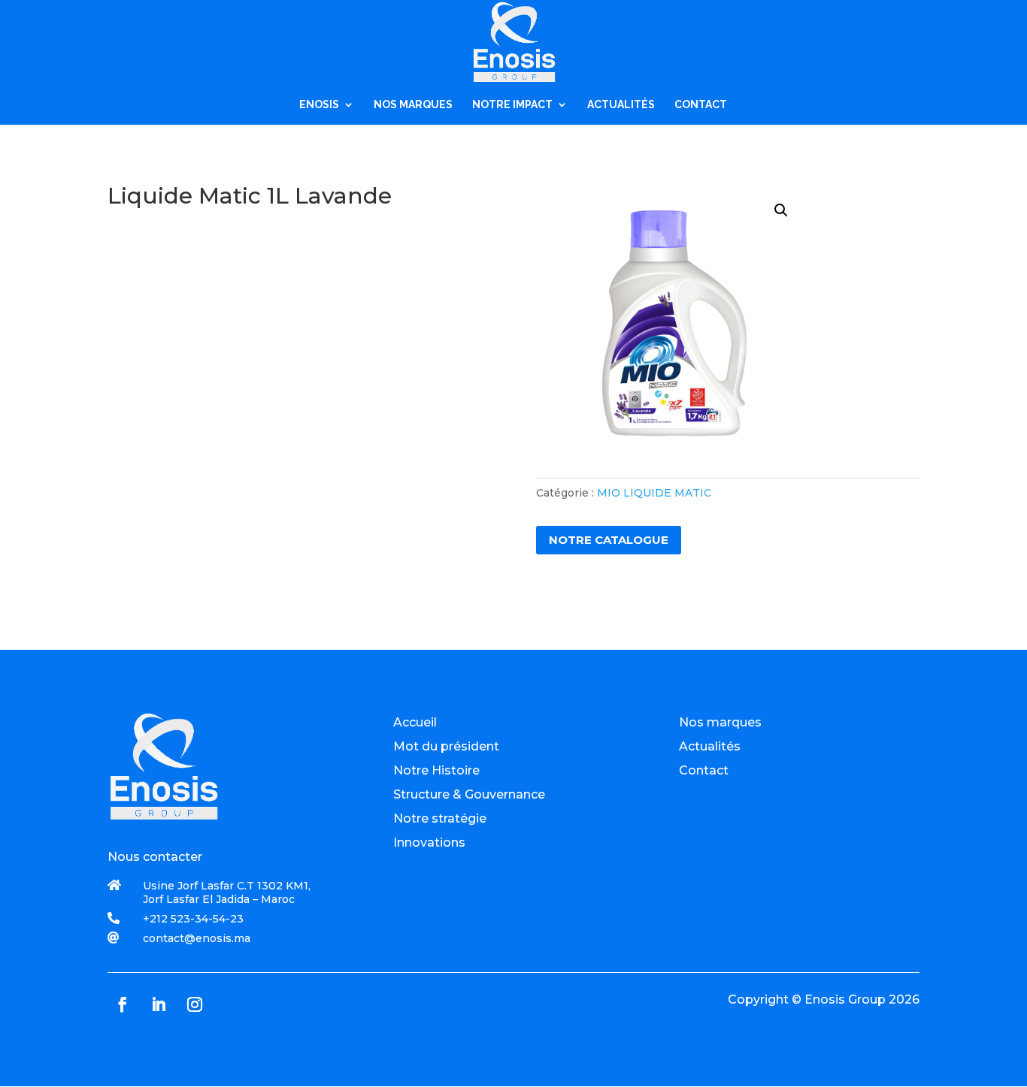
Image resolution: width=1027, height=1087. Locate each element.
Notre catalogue (608, 540)
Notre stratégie (439, 818)
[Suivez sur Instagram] (195, 1004)
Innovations (429, 842)
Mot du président (446, 746)
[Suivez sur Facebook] (123, 1004)
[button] (781, 210)
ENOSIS (319, 104)
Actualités (710, 746)
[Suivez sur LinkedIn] (159, 1004)
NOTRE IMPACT (512, 104)
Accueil (415, 722)
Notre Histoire (436, 770)
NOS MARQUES (413, 104)
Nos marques (720, 722)
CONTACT (700, 104)
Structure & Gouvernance (469, 794)
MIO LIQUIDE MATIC (654, 493)
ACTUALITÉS (621, 104)
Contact (704, 770)
